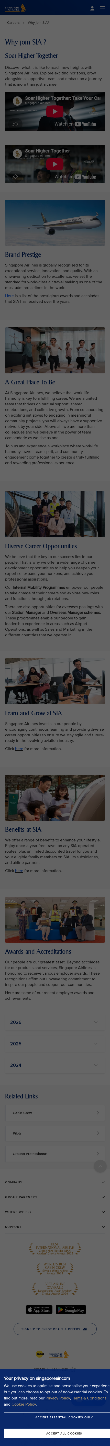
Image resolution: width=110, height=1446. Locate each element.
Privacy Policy (58, 1398)
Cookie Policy (24, 1404)
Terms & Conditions (89, 1398)
